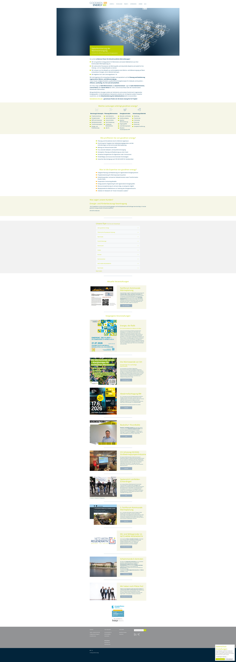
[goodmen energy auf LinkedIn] (135, 634)
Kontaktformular (93, 636)
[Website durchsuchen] (145, 630)
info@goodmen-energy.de (94, 634)
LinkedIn (126, 407)
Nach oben (99, 271)
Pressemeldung (126, 574)
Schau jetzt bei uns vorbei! (126, 596)
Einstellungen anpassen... (221, 656)
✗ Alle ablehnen (229, 659)
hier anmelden (126, 305)
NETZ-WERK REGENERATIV (126, 546)
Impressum (121, 634)
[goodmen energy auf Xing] (138, 634)
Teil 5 (126, 436)
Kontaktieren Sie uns (96, 99)
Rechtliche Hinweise (122, 632)
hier (126, 495)
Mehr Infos (126, 521)
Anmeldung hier (126, 380)
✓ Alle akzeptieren (220, 659)
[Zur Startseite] (98, 4)
